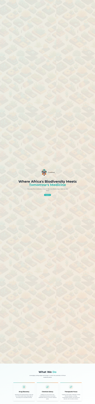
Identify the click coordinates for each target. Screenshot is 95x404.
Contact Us (47, 194)
